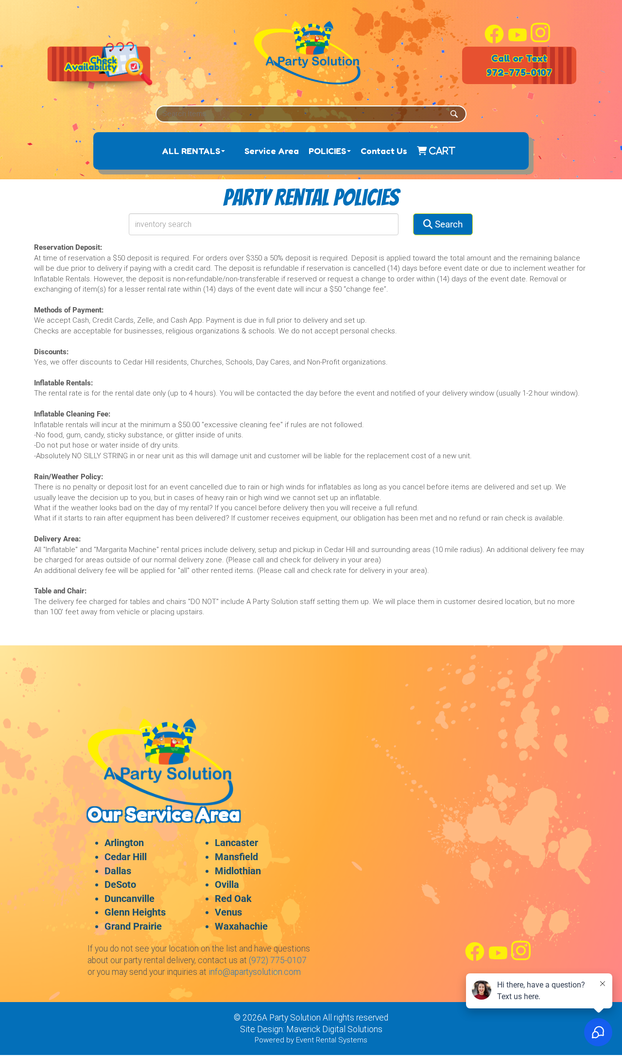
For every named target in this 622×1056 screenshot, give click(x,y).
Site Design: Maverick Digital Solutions (311, 1029)
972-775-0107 (519, 72)
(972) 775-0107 (278, 960)
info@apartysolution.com (254, 972)
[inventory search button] (454, 113)
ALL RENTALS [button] (191, 150)
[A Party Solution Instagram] (540, 41)
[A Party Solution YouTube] (517, 41)
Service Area (271, 150)
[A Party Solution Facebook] (494, 41)
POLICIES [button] (327, 150)
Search (447, 224)
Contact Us (384, 150)
